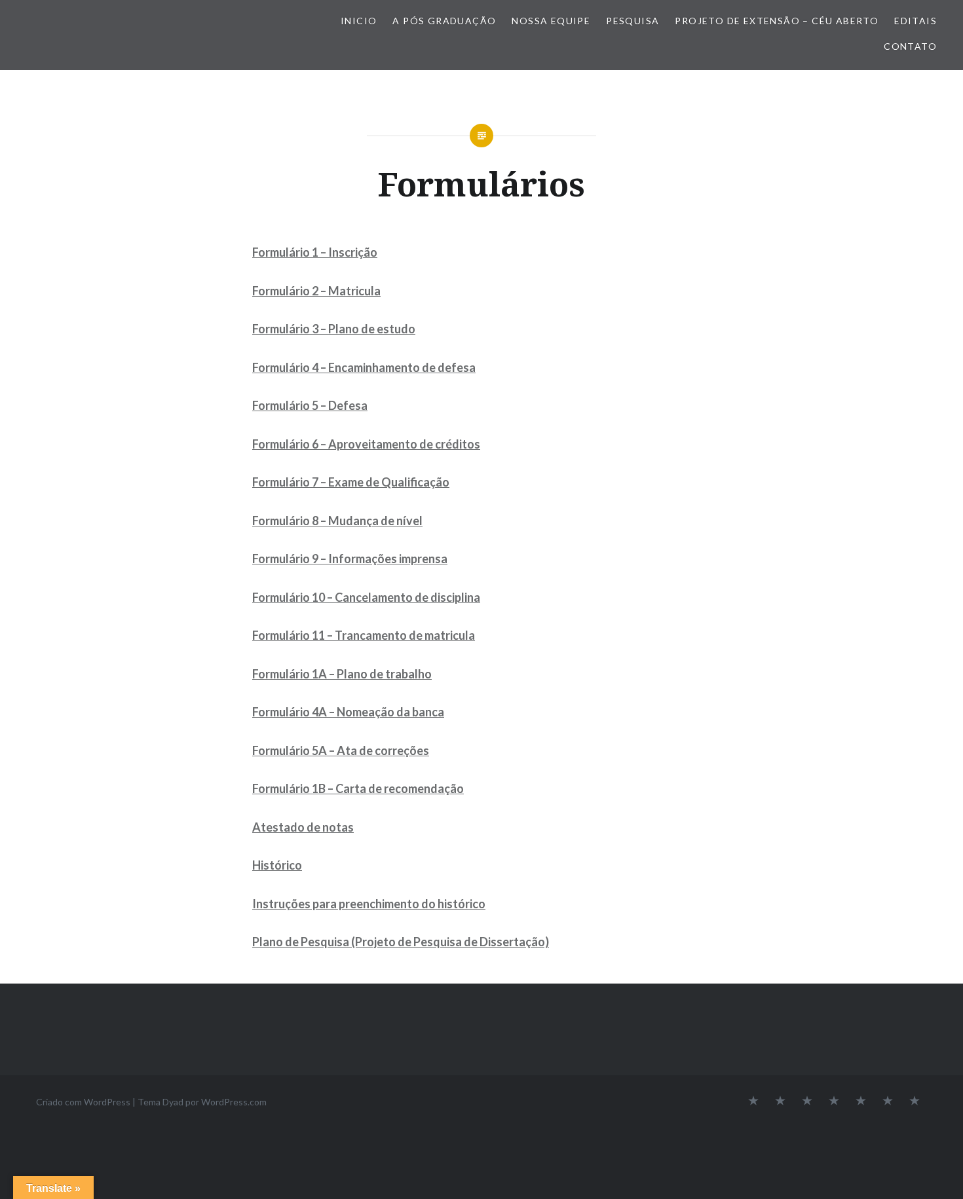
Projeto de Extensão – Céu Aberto (776, 20)
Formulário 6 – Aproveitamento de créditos (366, 444)
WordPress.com (234, 1101)
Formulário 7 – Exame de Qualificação (350, 482)
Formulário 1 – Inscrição (314, 252)
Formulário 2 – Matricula (316, 291)
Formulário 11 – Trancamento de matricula (363, 635)
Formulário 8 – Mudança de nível (337, 520)
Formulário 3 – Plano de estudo (333, 329)
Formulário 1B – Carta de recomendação (358, 788)
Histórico (277, 865)
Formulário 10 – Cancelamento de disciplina (366, 597)
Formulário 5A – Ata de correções (340, 750)
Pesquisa (632, 20)
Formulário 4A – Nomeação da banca (348, 712)
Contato (910, 46)
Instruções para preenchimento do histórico (368, 903)
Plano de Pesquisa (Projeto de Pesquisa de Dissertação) (400, 941)
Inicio (359, 20)
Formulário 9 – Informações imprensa (349, 558)
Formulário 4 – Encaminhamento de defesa (364, 367)
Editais (915, 20)
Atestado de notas (303, 827)
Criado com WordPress (83, 1101)
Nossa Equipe (551, 20)
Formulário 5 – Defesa (310, 405)
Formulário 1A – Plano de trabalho (342, 674)
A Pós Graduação (444, 20)
